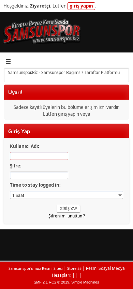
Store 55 (74, 268)
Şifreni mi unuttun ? (66, 216)
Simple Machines (85, 282)
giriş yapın (81, 6)
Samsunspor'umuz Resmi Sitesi (36, 268)
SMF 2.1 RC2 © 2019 (51, 282)
